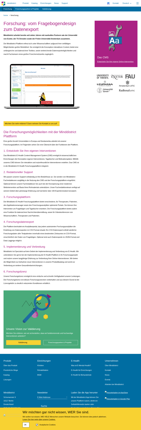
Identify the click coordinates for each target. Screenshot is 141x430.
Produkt (26, 3)
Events (107, 380)
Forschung (8, 9)
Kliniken (40, 365)
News (56, 3)
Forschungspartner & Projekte (27, 9)
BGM (39, 375)
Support (65, 3)
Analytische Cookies (47, 425)
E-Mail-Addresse (43, 397)
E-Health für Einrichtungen (81, 370)
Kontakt (116, 3)
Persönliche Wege (11, 370)
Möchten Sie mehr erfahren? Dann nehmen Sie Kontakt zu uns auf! (31, 124)
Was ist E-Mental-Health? (81, 365)
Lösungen (7, 380)
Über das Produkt (10, 365)
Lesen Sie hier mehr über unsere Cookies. (39, 419)
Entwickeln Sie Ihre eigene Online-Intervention (115, 62)
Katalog (35, 3)
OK (25, 425)
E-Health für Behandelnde (81, 375)
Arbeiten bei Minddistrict (114, 384)
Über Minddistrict (111, 365)
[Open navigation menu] (137, 3)
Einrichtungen (45, 3)
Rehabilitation (42, 370)
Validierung (46, 9)
